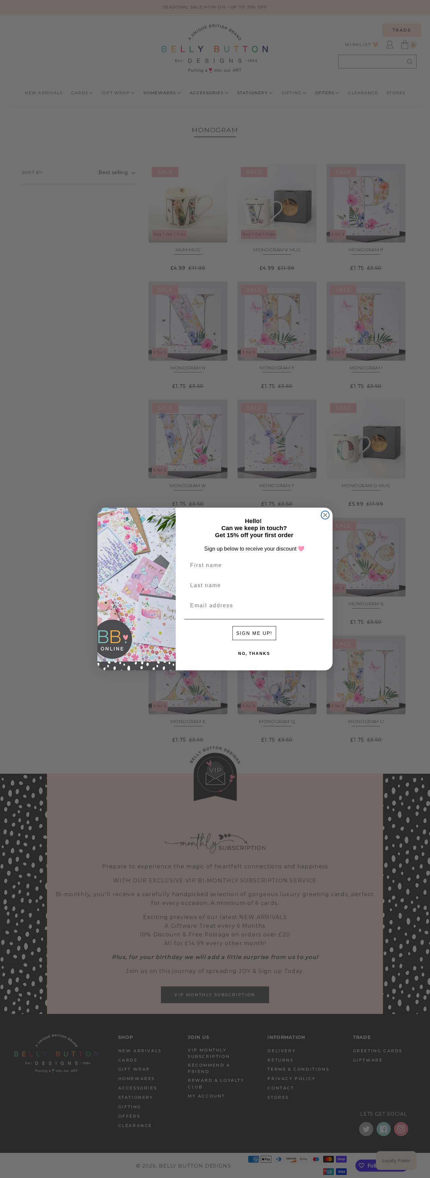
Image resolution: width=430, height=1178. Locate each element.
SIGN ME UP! (254, 633)
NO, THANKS (254, 653)
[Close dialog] (325, 515)
